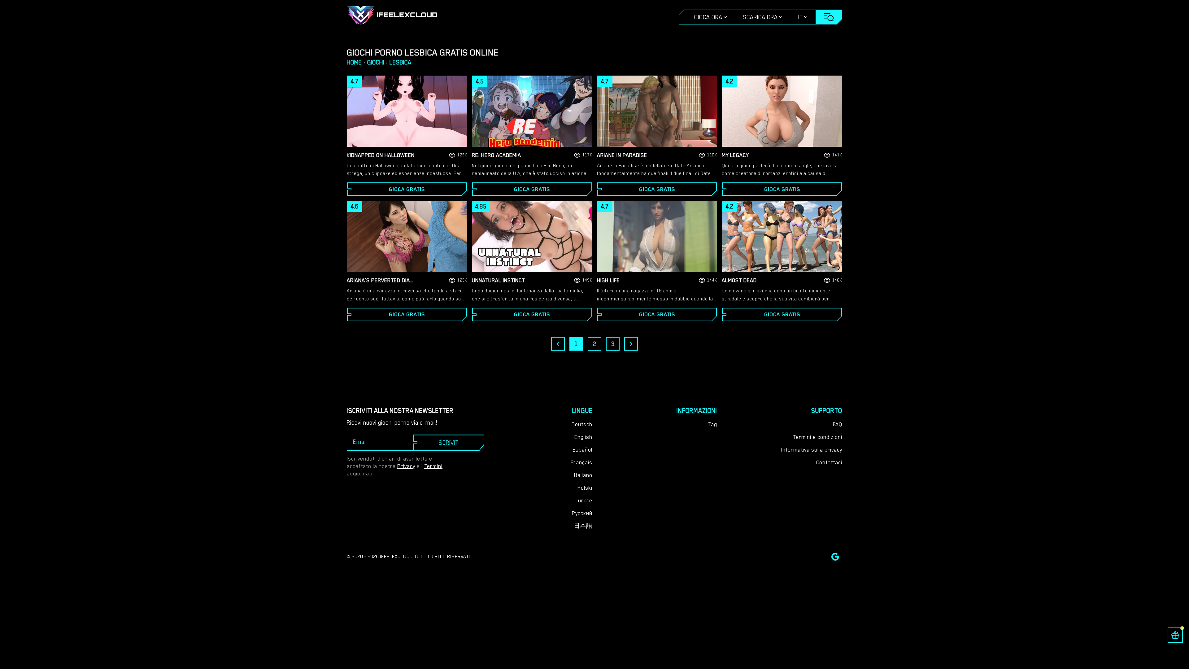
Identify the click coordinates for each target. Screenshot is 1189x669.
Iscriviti (449, 442)
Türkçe (583, 500)
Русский (582, 513)
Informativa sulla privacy (811, 450)
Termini (433, 466)
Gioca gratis (407, 189)
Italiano (583, 475)
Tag (712, 424)
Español (582, 450)
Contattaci (829, 462)
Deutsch (582, 424)
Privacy (406, 466)
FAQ (837, 424)
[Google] (835, 557)
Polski (584, 488)
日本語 (583, 526)
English (583, 437)
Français (581, 462)
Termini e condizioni (817, 437)
